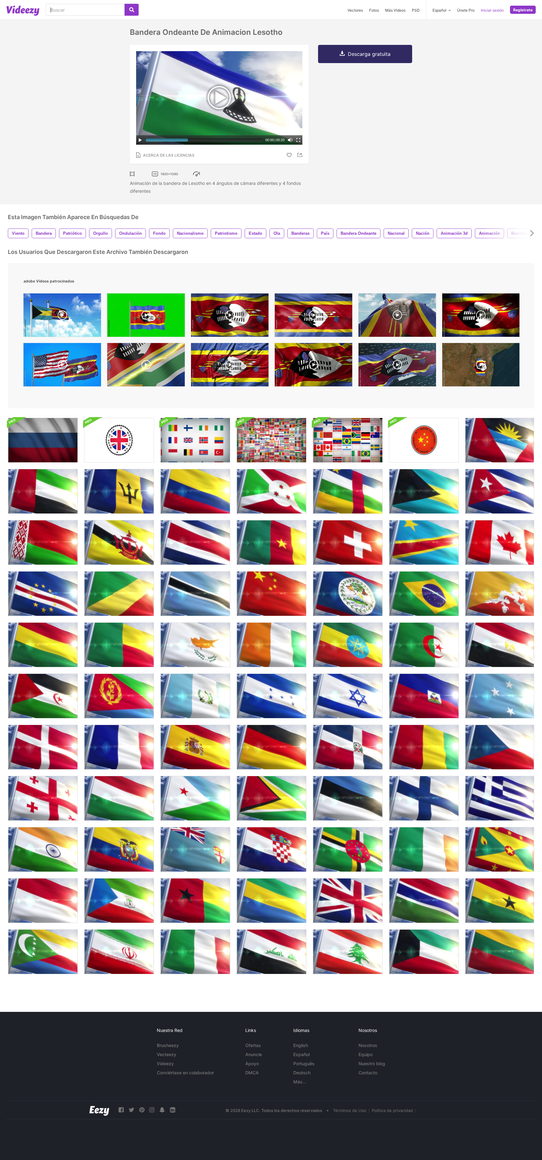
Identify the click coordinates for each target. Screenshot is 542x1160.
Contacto (368, 1072)
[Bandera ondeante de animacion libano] (348, 951)
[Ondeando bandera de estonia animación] (348, 798)
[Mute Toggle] (290, 139)
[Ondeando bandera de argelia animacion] (424, 644)
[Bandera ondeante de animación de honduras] (271, 696)
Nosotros (368, 1045)
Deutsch (302, 1072)
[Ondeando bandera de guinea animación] (424, 747)
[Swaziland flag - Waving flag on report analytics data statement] (397, 366)
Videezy (165, 1063)
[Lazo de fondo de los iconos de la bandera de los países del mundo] (348, 440)
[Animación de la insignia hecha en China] (424, 440)
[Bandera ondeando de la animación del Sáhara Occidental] (43, 696)
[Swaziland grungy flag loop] (480, 316)
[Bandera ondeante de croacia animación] (271, 849)
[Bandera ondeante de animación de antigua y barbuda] (499, 440)
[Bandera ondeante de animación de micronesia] (499, 696)
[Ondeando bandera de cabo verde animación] (43, 593)
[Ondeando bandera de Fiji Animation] (195, 849)
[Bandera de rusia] (43, 440)
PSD (416, 10)
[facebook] (121, 1110)
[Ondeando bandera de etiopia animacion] (348, 644)
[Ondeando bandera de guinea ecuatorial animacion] (119, 900)
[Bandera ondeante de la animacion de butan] (499, 593)
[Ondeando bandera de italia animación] (195, 951)
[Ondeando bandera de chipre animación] (195, 644)
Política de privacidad (392, 1110)
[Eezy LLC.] (99, 1110)
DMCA (252, 1072)
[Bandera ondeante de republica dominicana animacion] (348, 747)
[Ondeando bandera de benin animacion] (119, 644)
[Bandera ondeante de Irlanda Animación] (424, 849)
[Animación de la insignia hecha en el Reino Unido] (119, 440)
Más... (299, 1081)
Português (304, 1063)
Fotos (374, 10)
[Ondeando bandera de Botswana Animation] (195, 593)
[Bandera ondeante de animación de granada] (499, 849)
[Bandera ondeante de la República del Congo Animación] (119, 593)
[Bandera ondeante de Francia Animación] (119, 747)
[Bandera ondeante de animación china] (271, 593)
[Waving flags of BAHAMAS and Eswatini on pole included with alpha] (62, 316)
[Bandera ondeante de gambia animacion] (424, 900)
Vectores (355, 10)
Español (301, 1054)
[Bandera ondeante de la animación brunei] (119, 542)
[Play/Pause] (140, 139)
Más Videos (395, 10)
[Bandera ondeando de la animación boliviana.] (43, 644)
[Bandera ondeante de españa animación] (195, 747)
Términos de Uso (349, 1110)
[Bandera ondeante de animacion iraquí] (271, 951)
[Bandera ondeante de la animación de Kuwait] (424, 951)
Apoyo (252, 1063)
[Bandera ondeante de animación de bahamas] (424, 491)
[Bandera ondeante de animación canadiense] (499, 542)
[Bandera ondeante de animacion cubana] (499, 491)
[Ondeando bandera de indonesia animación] (43, 900)
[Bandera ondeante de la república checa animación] (499, 747)
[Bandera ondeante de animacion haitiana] (424, 696)
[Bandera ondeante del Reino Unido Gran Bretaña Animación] (348, 900)
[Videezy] (23, 11)
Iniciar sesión (492, 10)
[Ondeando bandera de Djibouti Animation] (195, 798)
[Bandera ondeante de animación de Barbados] (119, 491)
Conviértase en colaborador (185, 1072)
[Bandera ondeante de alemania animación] (271, 747)
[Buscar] (132, 10)
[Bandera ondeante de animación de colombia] (195, 491)
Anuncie (253, 1054)
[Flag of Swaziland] (313, 366)
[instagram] (151, 1110)
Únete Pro (466, 10)
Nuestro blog (372, 1063)
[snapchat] (162, 1110)
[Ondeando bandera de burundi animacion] (271, 491)
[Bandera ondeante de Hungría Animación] (119, 798)
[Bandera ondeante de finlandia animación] (424, 798)
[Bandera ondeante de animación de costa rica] (195, 542)
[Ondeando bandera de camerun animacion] (271, 542)
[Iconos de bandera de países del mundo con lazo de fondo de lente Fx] (271, 440)
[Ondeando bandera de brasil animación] (424, 593)
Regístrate (523, 10)
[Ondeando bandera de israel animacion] (348, 696)
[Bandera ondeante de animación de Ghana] (499, 900)
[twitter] (131, 1110)
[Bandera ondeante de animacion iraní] (119, 951)
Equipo (366, 1054)
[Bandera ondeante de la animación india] (43, 849)
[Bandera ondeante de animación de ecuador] (119, 849)
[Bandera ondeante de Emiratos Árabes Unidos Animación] (43, 491)
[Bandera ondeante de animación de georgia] (43, 798)
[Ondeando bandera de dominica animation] (348, 849)
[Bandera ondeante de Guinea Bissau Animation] (195, 900)
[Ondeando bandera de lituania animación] (499, 951)
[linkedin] (172, 1110)
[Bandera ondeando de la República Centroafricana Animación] (348, 491)
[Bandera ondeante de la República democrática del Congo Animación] (424, 542)
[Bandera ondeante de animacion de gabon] (271, 900)
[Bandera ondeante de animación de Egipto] (499, 644)
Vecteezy (166, 1054)
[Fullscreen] (298, 139)
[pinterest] (141, 1110)
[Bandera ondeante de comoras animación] (43, 951)
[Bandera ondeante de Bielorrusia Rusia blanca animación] (43, 542)
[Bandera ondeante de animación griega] (499, 798)
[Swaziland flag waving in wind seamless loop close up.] (313, 316)
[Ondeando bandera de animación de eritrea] (119, 696)
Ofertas (253, 1045)
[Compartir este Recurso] (300, 155)
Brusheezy (168, 1045)
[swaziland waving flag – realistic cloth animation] (229, 366)
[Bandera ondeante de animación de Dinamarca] (43, 747)
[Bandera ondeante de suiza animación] (348, 542)
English (300, 1045)
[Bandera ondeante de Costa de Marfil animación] (271, 644)
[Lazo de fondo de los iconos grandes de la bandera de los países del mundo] (195, 440)
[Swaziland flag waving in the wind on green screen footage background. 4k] (146, 316)
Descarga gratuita (369, 54)
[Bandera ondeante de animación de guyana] (271, 798)
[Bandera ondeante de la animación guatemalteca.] (195, 696)
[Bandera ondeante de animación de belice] (348, 593)
